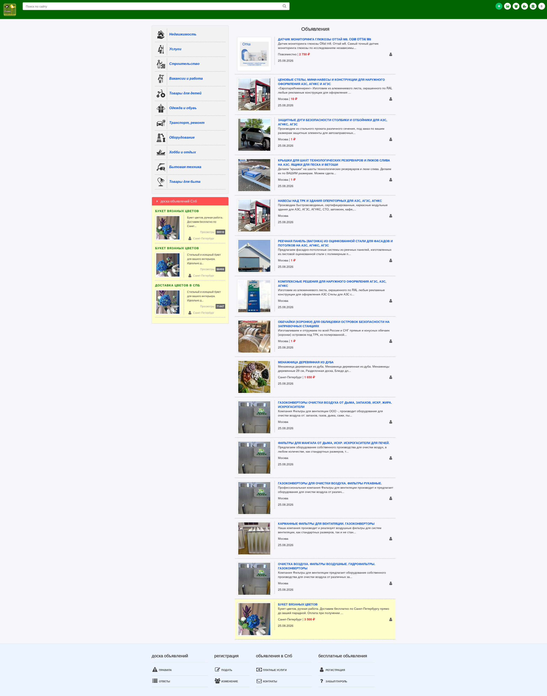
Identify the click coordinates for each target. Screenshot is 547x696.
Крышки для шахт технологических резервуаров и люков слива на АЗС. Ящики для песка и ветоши (334, 162)
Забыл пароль (336, 681)
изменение (229, 681)
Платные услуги (274, 670)
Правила (165, 670)
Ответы (164, 681)
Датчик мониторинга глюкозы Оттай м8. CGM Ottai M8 (324, 39)
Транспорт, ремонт (186, 122)
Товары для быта (184, 181)
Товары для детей (185, 93)
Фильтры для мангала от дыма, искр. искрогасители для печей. (334, 443)
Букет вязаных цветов (298, 604)
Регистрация (335, 670)
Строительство (184, 63)
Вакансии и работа (186, 78)
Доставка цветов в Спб (177, 285)
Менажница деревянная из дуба (306, 362)
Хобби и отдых (182, 151)
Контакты (269, 681)
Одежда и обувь (183, 107)
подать (226, 670)
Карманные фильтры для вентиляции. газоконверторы (326, 523)
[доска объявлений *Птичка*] (9, 9)
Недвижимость (183, 34)
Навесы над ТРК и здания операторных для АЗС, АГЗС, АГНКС (330, 200)
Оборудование (182, 137)
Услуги (175, 48)
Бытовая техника (185, 166)
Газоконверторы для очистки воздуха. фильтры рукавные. (330, 483)
